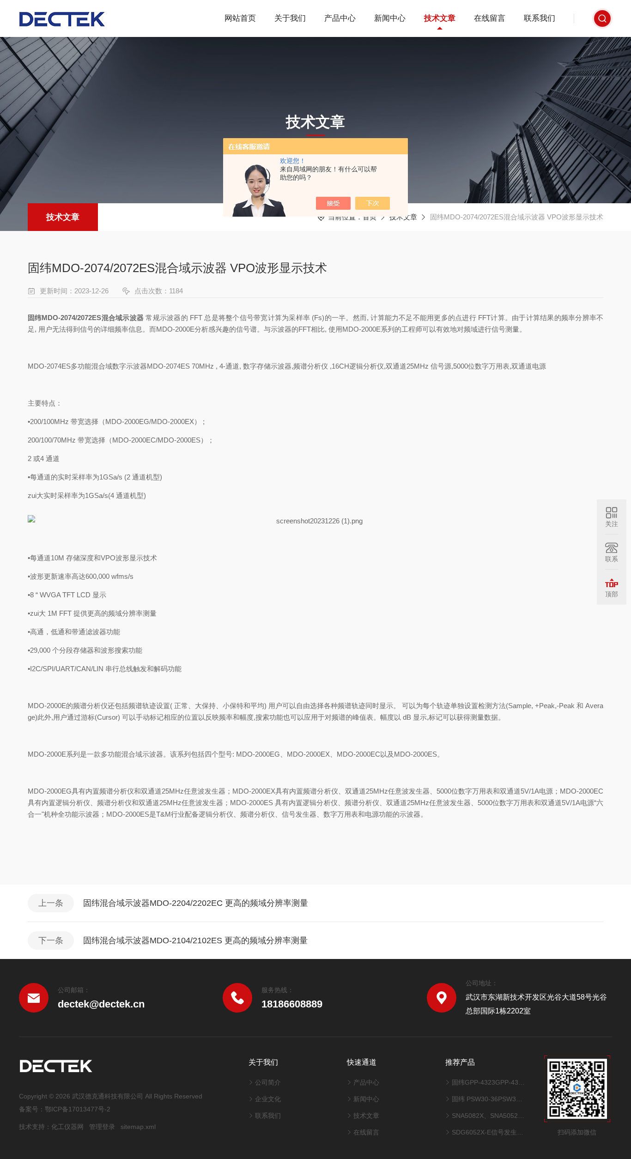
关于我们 (290, 18)
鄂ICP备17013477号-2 (77, 1109)
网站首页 (240, 18)
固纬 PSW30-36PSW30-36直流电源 (488, 1099)
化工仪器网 (67, 1126)
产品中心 (340, 18)
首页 (369, 217)
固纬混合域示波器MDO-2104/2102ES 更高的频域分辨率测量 (195, 940)
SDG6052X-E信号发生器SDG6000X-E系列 (488, 1132)
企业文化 (268, 1099)
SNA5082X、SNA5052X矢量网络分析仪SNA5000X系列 (488, 1115)
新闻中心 (390, 18)
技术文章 (439, 18)
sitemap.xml (138, 1126)
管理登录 (102, 1126)
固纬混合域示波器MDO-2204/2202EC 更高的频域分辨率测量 (195, 903)
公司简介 (268, 1082)
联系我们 (539, 18)
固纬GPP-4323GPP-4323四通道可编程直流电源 (488, 1082)
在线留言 (489, 18)
